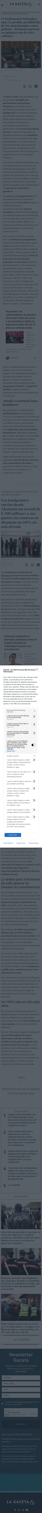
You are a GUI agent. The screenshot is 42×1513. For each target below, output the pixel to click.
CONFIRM (13, 835)
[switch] (33, 716)
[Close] (38, 670)
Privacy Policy (34, 843)
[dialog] (21, 756)
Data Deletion (8, 843)
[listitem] (21, 711)
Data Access (21, 843)
